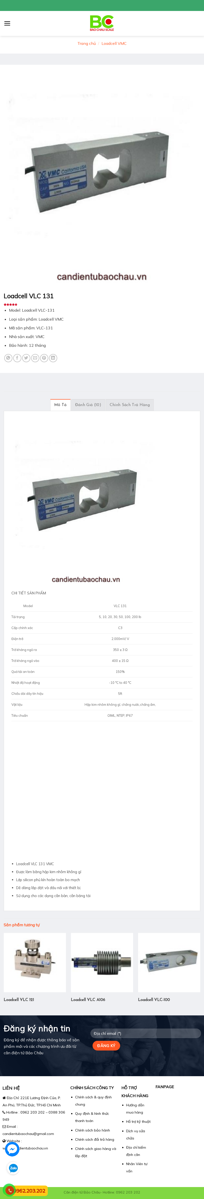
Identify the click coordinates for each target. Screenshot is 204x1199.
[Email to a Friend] (35, 358)
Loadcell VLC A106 (88, 1000)
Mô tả (60, 405)
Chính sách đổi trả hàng (94, 1139)
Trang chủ (86, 43)
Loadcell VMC (114, 43)
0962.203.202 (29, 1191)
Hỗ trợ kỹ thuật (138, 1121)
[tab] (60, 405)
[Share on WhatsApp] (8, 358)
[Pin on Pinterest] (44, 358)
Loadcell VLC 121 (19, 1000)
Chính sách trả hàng (130, 405)
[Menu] (7, 23)
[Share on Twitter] (26, 358)
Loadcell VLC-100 (154, 1000)
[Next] (200, 973)
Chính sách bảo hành (92, 1130)
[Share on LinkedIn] (53, 358)
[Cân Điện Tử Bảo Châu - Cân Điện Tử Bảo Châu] (102, 23)
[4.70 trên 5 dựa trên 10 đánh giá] (102, 304)
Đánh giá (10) (88, 405)
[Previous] (4, 973)
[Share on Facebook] (17, 358)
